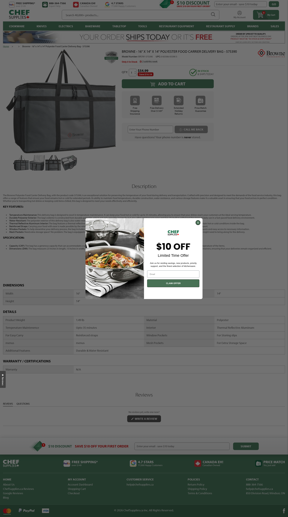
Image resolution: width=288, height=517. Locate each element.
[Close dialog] (198, 222)
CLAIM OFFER (173, 283)
